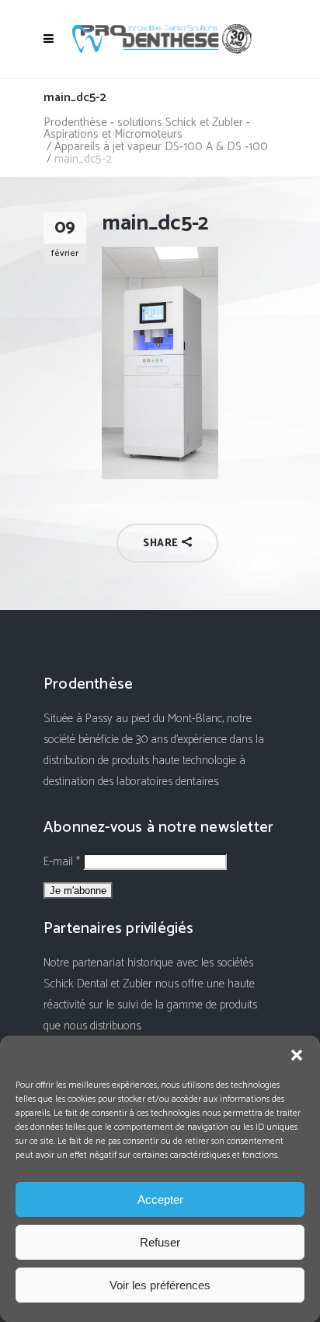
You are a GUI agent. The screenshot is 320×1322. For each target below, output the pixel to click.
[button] (296, 1055)
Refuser (160, 1242)
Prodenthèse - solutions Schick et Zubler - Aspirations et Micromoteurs (146, 128)
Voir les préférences (160, 1285)
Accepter (160, 1199)
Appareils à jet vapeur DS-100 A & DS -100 (161, 147)
